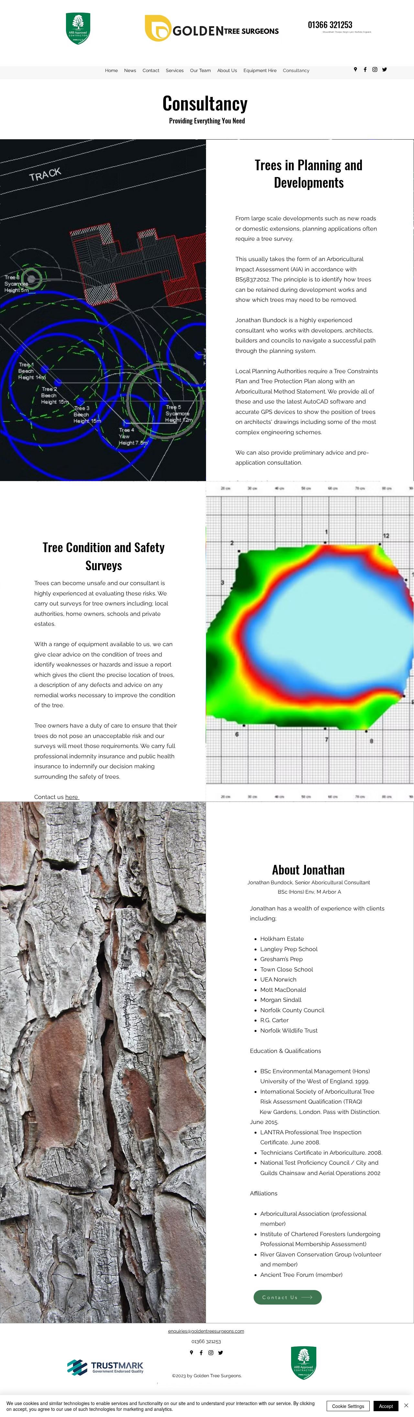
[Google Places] (355, 69)
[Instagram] (375, 69)
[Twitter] (384, 69)
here (72, 796)
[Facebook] (365, 69)
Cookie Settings (348, 1406)
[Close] (406, 1406)
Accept (386, 1406)
